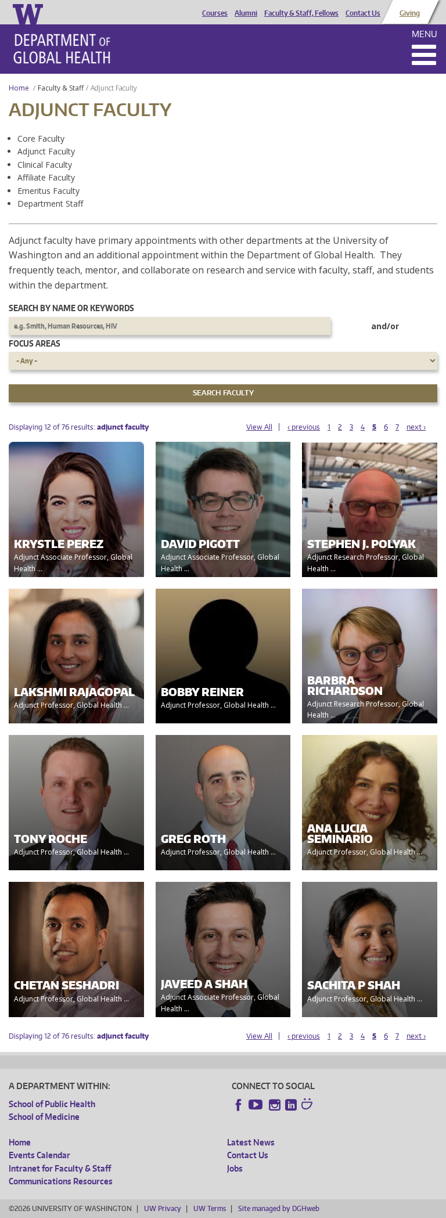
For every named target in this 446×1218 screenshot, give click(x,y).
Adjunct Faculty (46, 151)
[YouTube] (256, 1105)
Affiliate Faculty (46, 177)
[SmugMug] (308, 1105)
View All (259, 427)
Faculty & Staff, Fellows (301, 13)
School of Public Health (52, 1104)
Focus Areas (34, 343)
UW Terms (209, 1208)
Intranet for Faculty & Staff (60, 1168)
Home (19, 88)
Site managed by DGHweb (278, 1208)
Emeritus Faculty (48, 190)
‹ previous (303, 427)
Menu (424, 34)
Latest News (251, 1142)
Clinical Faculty (44, 164)
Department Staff (50, 203)
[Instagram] (275, 1105)
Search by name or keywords (71, 308)
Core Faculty (40, 138)
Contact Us (363, 13)
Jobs (235, 1168)
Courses (215, 13)
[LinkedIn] (291, 1105)
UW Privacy (162, 1208)
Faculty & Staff (61, 88)
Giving (410, 13)
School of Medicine (44, 1117)
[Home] (62, 49)
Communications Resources (61, 1181)
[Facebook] (239, 1105)
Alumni (246, 13)
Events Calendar (39, 1155)
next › (416, 427)
